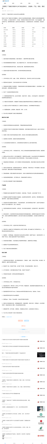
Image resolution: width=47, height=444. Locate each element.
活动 (37, 3)
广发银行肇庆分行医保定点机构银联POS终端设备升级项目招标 (15, 346)
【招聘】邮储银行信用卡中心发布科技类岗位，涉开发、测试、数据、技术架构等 (16, 428)
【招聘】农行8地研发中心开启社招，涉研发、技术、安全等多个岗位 (16, 414)
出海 (21, 3)
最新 (5, 3)
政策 (13, 3)
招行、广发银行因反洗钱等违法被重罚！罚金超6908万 (14, 353)
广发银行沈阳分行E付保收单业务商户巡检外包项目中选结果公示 (16, 359)
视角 (29, 3)
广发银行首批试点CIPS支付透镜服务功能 (11, 393)
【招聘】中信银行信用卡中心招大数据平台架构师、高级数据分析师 (16, 421)
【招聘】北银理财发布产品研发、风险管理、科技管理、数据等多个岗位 (16, 434)
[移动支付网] (6, 1)
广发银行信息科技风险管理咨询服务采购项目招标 (12, 373)
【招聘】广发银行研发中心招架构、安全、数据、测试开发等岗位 (16, 386)
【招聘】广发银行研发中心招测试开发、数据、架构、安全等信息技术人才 (16, 380)
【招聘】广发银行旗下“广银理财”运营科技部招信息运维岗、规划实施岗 (16, 401)
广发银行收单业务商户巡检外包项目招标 (11, 366)
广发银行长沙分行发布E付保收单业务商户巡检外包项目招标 (15, 339)
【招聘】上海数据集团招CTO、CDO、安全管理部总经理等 (15, 407)
